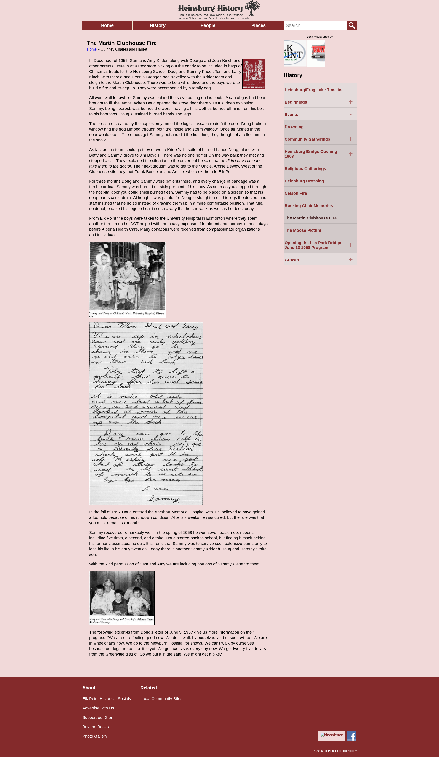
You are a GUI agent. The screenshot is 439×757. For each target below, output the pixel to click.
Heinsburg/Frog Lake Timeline (314, 90)
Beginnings (319, 102)
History (158, 25)
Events (318, 114)
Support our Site (97, 717)
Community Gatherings (319, 139)
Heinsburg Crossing (304, 181)
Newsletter (333, 735)
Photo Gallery (94, 736)
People (208, 25)
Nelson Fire (296, 193)
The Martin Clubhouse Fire (311, 218)
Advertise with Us (98, 708)
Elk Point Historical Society (106, 698)
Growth (319, 259)
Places (258, 25)
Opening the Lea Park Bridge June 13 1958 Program (319, 245)
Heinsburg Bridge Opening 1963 (319, 154)
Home (107, 25)
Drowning (294, 127)
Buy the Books (95, 727)
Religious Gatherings (305, 168)
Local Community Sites (161, 698)
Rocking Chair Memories (309, 205)
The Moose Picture (303, 230)
